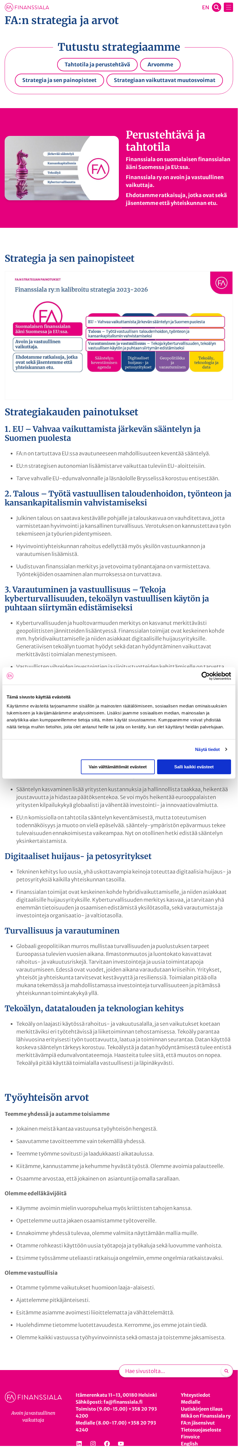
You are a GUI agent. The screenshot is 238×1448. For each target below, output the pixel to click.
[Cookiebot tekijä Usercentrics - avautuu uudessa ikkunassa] (205, 676)
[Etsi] (226, 1371)
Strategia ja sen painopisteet (59, 80)
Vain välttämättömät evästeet (118, 766)
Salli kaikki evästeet (194, 766)
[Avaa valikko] (228, 7)
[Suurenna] (225, 278)
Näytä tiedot (207, 749)
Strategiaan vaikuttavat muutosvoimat (164, 80)
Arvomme (160, 64)
